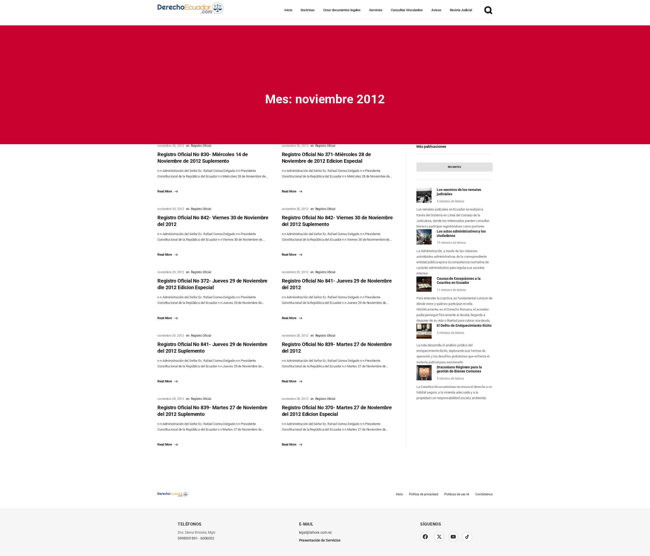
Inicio (288, 10)
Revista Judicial (461, 10)
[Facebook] (425, 537)
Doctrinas (307, 10)
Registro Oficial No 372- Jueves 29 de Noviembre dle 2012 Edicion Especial (212, 284)
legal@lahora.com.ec (315, 532)
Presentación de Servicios (320, 540)
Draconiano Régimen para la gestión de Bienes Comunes (459, 369)
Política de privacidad (423, 494)
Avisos (436, 10)
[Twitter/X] (439, 537)
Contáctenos (484, 494)
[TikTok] (467, 537)
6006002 (207, 538)
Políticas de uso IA (456, 494)
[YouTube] (453, 537)
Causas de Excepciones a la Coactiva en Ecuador (458, 280)
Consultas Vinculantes (407, 10)
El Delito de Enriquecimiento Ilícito (464, 325)
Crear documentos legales (342, 10)
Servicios (375, 10)
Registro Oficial (201, 145)
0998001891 (188, 538)
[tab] (454, 167)
